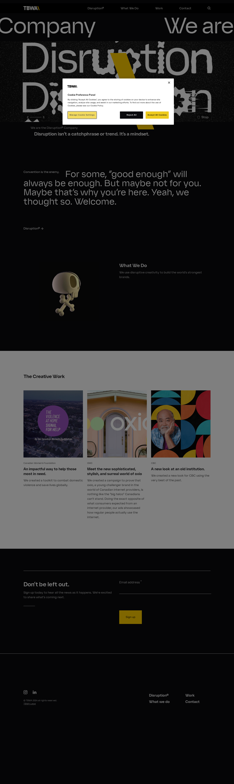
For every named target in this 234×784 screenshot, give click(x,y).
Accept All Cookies (157, 115)
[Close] (169, 82)
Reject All (132, 115)
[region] (118, 101)
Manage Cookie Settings (82, 115)
